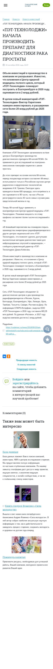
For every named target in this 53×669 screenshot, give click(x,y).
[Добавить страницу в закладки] (47, 339)
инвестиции (9, 344)
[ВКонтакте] (4, 356)
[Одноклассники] (8, 356)
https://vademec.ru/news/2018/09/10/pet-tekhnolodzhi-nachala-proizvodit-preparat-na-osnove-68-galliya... (28, 330)
